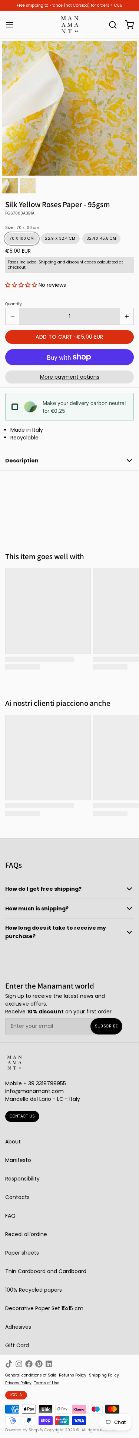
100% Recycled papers (33, 1289)
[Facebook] (29, 1364)
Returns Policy (72, 1375)
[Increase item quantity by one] (126, 316)
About (13, 1141)
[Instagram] (19, 1364)
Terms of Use (46, 1383)
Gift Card (17, 1345)
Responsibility (22, 1178)
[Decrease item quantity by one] (12, 316)
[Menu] (12, 25)
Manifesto (18, 1160)
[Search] (110, 24)
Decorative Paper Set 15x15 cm (44, 1308)
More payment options (69, 377)
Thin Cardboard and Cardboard (45, 1271)
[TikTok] (9, 1364)
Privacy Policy (18, 1383)
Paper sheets (22, 1252)
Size (22, 227)
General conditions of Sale (30, 1375)
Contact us (22, 1116)
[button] (21, 285)
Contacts (17, 1197)
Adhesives (18, 1327)
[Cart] (127, 25)
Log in (16, 1395)
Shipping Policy (104, 1375)
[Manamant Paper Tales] (70, 25)
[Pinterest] (39, 1364)
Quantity (13, 304)
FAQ (10, 1215)
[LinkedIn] (49, 1364)
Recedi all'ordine (26, 1234)
